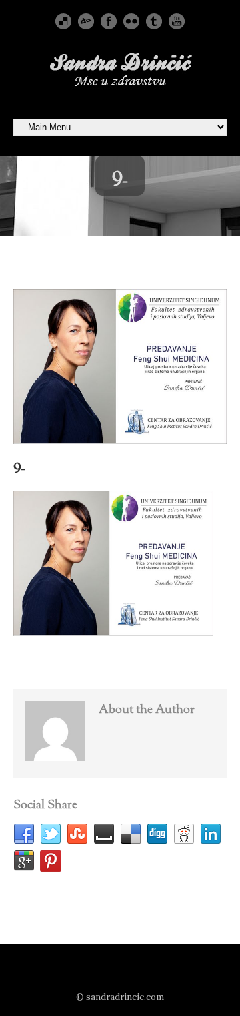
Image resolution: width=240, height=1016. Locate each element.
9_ (19, 465)
